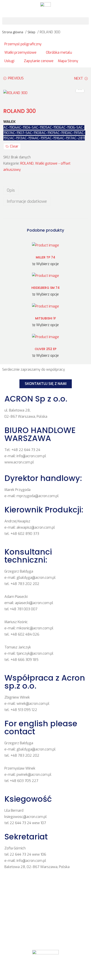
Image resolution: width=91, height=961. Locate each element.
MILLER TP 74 (45, 257)
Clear (14, 146)
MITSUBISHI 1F (45, 318)
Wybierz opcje (47, 264)
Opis (11, 190)
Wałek (9, 121)
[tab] (45, 190)
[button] (45, 21)
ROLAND (27, 163)
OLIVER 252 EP (45, 349)
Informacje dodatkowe (27, 201)
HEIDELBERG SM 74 (45, 288)
